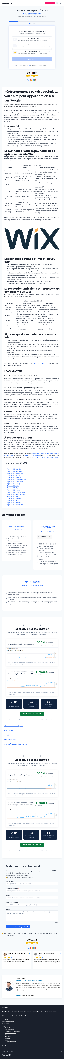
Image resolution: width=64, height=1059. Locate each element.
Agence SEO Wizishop (14, 498)
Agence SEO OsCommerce (16, 492)
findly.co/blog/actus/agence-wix (15, 744)
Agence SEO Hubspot (14, 503)
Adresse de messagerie (12, 888)
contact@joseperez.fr (8, 1021)
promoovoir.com (9, 730)
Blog (6, 1035)
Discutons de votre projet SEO (32, 714)
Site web (8, 895)
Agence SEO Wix (12, 496)
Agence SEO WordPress (15, 482)
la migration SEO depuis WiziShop (47, 457)
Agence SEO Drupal (13, 490)
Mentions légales (9, 1029)
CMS (6, 1040)
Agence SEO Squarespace (16, 494)
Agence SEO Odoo (13, 486)
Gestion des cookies (10, 1033)
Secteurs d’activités (10, 1041)
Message (8, 909)
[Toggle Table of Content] (49, 537)
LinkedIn (18, 995)
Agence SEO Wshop (13, 484)
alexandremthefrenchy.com (13, 726)
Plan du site (8, 1036)
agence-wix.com (10, 740)
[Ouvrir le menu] (60, 3)
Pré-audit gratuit (49, 3)
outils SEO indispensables (32, 455)
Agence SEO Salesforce (15, 505)
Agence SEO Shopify (14, 475)
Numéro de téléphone (12, 902)
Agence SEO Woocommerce (16, 479)
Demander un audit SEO (40, 363)
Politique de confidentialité (12, 1031)
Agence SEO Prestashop (15, 473)
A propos (7, 1038)
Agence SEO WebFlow (14, 477)
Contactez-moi (9, 1028)
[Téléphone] (57, 3)
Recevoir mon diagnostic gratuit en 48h (18, 927)
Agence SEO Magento (14, 471)
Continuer (31, 59)
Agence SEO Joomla (14, 469)
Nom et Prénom (10, 881)
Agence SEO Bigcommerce (16, 488)
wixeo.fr (6, 735)
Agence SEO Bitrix (13, 500)
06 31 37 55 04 (30, 995)
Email (23, 995)
